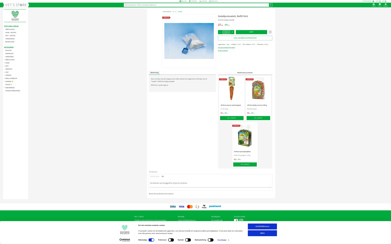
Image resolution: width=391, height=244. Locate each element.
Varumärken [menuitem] (10, 88)
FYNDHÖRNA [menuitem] (9, 57)
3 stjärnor (155, 176)
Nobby (266, 44)
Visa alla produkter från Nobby (226, 47)
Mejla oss (184, 1)
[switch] (171, 240)
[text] (220, 25)
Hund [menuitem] (7, 63)
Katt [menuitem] (7, 66)
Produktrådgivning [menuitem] (12, 91)
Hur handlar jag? (217, 220)
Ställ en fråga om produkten (245, 38)
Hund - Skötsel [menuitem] (10, 33)
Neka (262, 233)
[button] (380, 5)
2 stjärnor (153, 176)
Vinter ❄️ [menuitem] (8, 85)
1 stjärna (151, 176)
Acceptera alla (262, 226)
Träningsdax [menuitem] (10, 39)
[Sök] (270, 5)
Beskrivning (154, 73)
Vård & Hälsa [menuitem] (10, 29)
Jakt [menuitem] (7, 72)
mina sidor (204, 1)
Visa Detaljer (221, 240)
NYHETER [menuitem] (8, 50)
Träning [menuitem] (8, 75)
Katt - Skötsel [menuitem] (10, 36)
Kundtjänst (194, 1)
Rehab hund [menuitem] (9, 42)
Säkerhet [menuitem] (8, 69)
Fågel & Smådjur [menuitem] (11, 78)
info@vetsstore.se (189, 220)
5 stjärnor (158, 176)
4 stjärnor (156, 176)
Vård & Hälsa (214, 1)
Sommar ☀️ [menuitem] (9, 81)
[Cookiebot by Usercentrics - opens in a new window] (125, 240)
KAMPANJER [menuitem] (9, 54)
